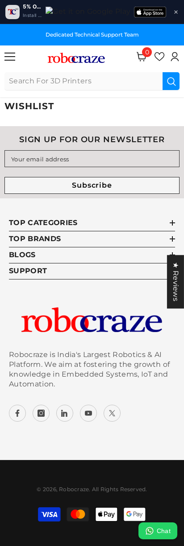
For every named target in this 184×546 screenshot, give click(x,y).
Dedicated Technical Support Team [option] (92, 34)
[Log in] (175, 57)
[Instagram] (41, 413)
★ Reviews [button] (175, 281)
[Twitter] (112, 413)
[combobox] (83, 81)
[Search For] (92, 81)
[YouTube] (88, 413)
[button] (176, 12)
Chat (164, 530)
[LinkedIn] (64, 413)
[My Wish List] (159, 57)
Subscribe (92, 185)
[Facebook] (17, 413)
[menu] (9, 56)
